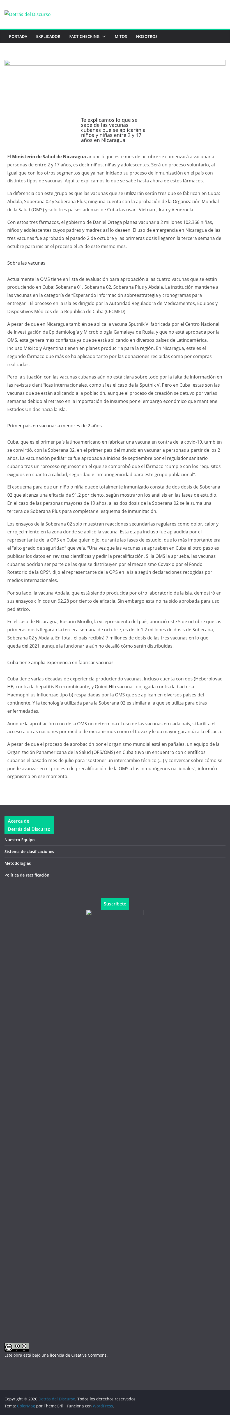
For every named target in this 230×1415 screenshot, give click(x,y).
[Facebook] (12, 1371)
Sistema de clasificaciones (29, 851)
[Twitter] (27, 1371)
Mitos (121, 36)
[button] (103, 36)
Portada (18, 36)
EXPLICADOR (48, 36)
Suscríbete (115, 904)
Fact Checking (84, 36)
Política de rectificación (26, 875)
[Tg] (42, 1371)
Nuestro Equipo (19, 839)
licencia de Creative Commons (78, 1355)
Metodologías (17, 863)
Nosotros (147, 36)
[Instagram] (57, 1371)
